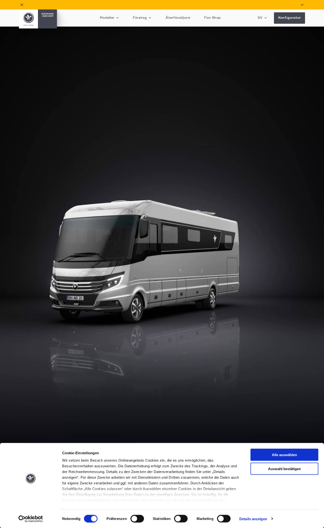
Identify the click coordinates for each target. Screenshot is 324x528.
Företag (140, 17)
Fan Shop (212, 17)
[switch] (137, 518)
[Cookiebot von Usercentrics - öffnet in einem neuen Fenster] (30, 518)
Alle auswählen (284, 455)
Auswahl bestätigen (284, 469)
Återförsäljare (177, 17)
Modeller (107, 17)
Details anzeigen (253, 519)
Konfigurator (289, 17)
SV (261, 17)
